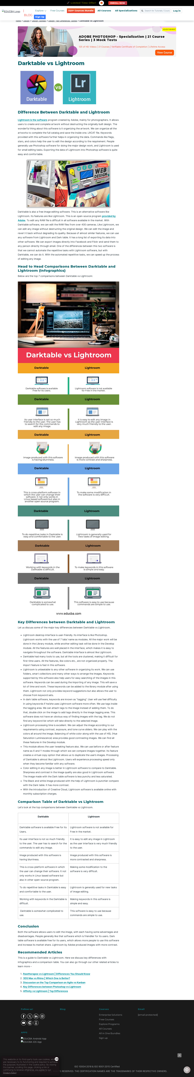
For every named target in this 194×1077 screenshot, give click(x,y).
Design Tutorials (39, 21)
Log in (177, 11)
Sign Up (39, 17)
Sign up (103, 1038)
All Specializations (126, 10)
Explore (39, 10)
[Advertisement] (151, 99)
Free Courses (57, 10)
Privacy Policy (9, 1072)
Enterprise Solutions (110, 1014)
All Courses (104, 10)
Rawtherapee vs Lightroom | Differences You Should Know (56, 973)
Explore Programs (109, 1024)
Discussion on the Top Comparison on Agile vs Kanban (54, 982)
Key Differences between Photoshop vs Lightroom (52, 986)
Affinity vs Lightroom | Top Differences (45, 991)
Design (26, 21)
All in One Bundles (109, 1033)
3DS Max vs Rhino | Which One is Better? (46, 978)
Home (18, 21)
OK (56, 1059)
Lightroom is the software (32, 120)
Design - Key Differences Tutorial (62, 21)
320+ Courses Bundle (81, 10)
